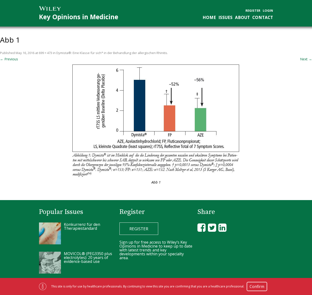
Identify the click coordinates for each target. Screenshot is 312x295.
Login (268, 10)
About (242, 17)
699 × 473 (45, 53)
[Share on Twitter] (212, 227)
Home (209, 17)
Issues (225, 17)
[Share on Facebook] (201, 227)
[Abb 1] (156, 120)
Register (252, 10)
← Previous (9, 59)
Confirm (257, 286)
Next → (306, 59)
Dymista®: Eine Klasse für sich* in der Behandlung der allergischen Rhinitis (111, 53)
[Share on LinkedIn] (222, 227)
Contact (262, 17)
